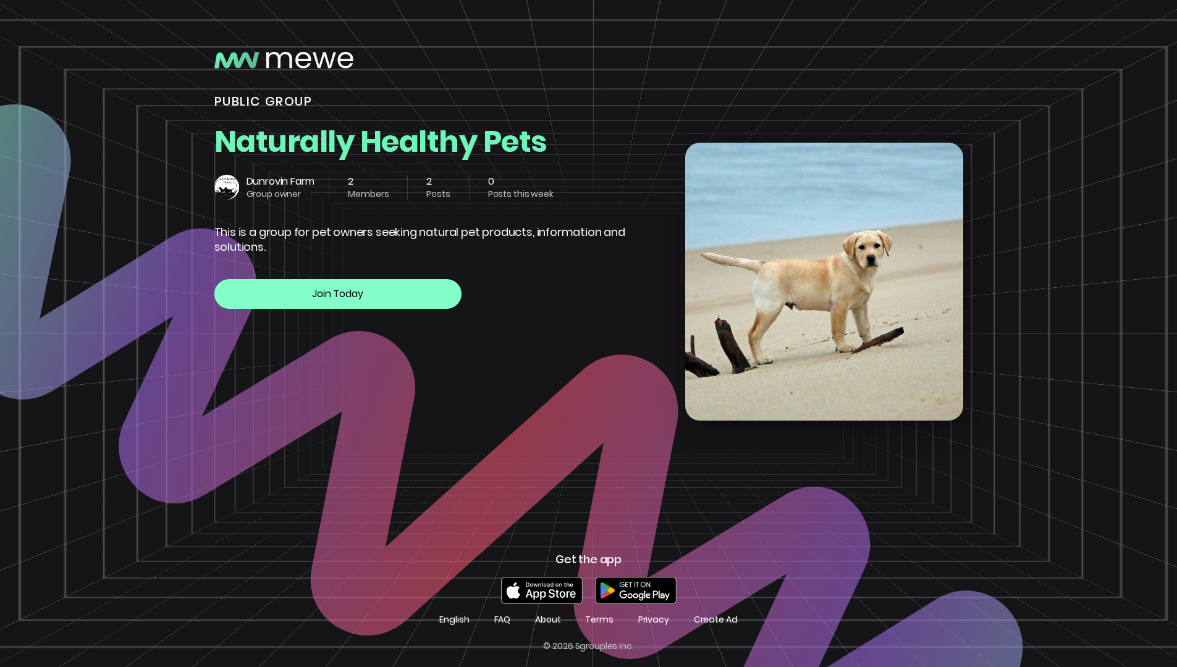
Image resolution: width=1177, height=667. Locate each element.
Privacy (653, 620)
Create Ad (716, 620)
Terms (599, 620)
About (547, 620)
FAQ (502, 620)
